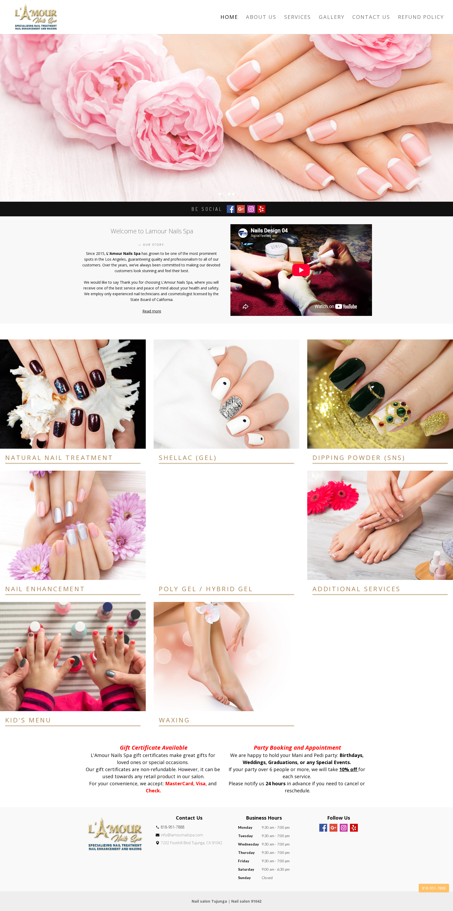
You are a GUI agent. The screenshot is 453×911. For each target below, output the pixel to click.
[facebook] (323, 828)
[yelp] (354, 828)
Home (229, 17)
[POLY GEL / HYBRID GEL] (226, 525)
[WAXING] (226, 656)
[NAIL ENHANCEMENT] (73, 525)
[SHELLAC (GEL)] (226, 394)
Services (297, 17)
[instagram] (344, 828)
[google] (333, 828)
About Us (261, 17)
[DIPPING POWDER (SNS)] (380, 394)
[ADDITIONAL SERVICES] (380, 525)
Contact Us (371, 17)
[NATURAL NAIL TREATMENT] (73, 394)
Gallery (331, 17)
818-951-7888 (434, 888)
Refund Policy (421, 17)
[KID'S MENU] (73, 656)
